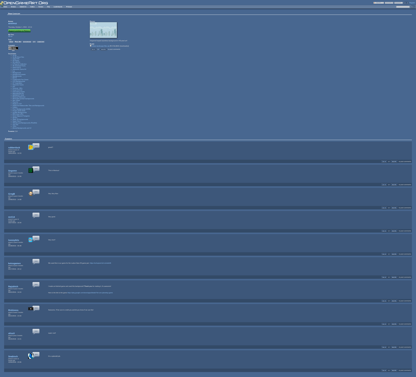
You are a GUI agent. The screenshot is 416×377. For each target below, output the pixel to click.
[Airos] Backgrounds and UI (22, 128)
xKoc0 (11, 333)
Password (398, 2)
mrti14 (11, 217)
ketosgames (14, 263)
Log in (93, 49)
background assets (19, 74)
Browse (13, 7)
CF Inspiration (17, 83)
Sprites (15, 117)
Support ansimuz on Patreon (19, 31)
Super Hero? (17, 121)
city (34, 42)
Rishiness (13, 310)
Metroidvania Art (18, 93)
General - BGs (17, 88)
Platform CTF (17, 104)
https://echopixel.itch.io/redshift (100, 263)
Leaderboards (58, 7)
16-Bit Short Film (18, 57)
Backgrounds (17, 76)
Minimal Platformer (19, 97)
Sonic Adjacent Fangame (21, 116)
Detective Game (18, 85)
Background (17, 73)
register (103, 49)
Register (412, 3)
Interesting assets (19, 92)
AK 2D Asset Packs (19, 66)
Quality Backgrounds (20, 112)
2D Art (10, 36)
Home (5, 7)
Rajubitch (13, 286)
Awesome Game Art (19, 69)
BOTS (15, 78)
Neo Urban (16, 100)
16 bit (14, 55)
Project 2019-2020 (19, 111)
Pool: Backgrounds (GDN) (21, 109)
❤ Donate (69, 7)
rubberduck (14, 147)
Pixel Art (18, 42)
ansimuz (12, 23)
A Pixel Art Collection (20, 64)
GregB (11, 194)
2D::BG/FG (16, 62)
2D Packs (16, 60)
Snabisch (13, 356)
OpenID (378, 2)
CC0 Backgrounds (19, 81)
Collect (32, 7)
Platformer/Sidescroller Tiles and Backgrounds (28, 105)
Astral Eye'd (17, 67)
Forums (40, 7)
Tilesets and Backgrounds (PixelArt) (25, 123)
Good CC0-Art (17, 90)
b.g (14, 71)
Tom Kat (15, 124)
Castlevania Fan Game (20, 79)
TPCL (14, 126)
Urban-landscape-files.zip (100, 46)
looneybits (13, 240)
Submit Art (23, 7)
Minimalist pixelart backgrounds (23, 98)
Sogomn (12, 171)
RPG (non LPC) (18, 114)
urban (11, 42)
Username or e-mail (389, 2)
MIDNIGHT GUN (18, 95)
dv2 (14, 86)
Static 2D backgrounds (20, 119)
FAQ (48, 7)
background (27, 42)
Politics (15, 107)
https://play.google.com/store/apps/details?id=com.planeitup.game (90, 293)
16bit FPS (16, 59)
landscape (40, 42)
